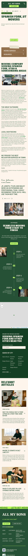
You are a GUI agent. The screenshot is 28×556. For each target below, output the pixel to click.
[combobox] (15, 347)
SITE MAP (11, 540)
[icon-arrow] (24, 413)
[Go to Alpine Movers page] (13, 315)
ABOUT (4, 533)
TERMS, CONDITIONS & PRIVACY (19, 535)
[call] (24, 3)
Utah (7, 11)
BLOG (10, 533)
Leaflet (13, 327)
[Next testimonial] (12, 198)
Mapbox (18, 327)
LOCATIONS (5, 540)
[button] (14, 50)
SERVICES (4, 538)
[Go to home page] (2, 11)
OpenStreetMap (24, 327)
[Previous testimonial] (2, 198)
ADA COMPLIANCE (20, 538)
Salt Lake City (15, 11)
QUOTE (10, 538)
